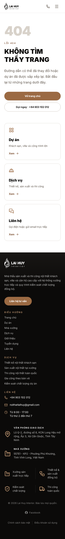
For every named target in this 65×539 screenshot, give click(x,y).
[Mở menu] (57, 6)
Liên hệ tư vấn (18, 301)
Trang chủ (10, 317)
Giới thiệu (9, 338)
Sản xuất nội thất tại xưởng (20, 367)
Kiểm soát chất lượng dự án (20, 383)
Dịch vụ (8, 333)
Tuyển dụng (11, 343)
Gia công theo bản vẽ (17, 378)
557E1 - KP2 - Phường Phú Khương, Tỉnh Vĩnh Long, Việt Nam (35, 455)
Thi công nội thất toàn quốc (20, 373)
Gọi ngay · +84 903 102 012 (32, 106)
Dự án (7, 322)
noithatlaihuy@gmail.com (24, 404)
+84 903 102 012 (20, 397)
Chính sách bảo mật (19, 522)
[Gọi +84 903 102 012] (48, 6)
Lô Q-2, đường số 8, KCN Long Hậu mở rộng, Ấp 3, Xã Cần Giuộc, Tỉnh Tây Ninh (37, 436)
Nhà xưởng (11, 327)
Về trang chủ (32, 96)
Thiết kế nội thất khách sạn (20, 362)
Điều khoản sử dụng (45, 522)
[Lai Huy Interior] (11, 6)
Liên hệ (8, 348)
